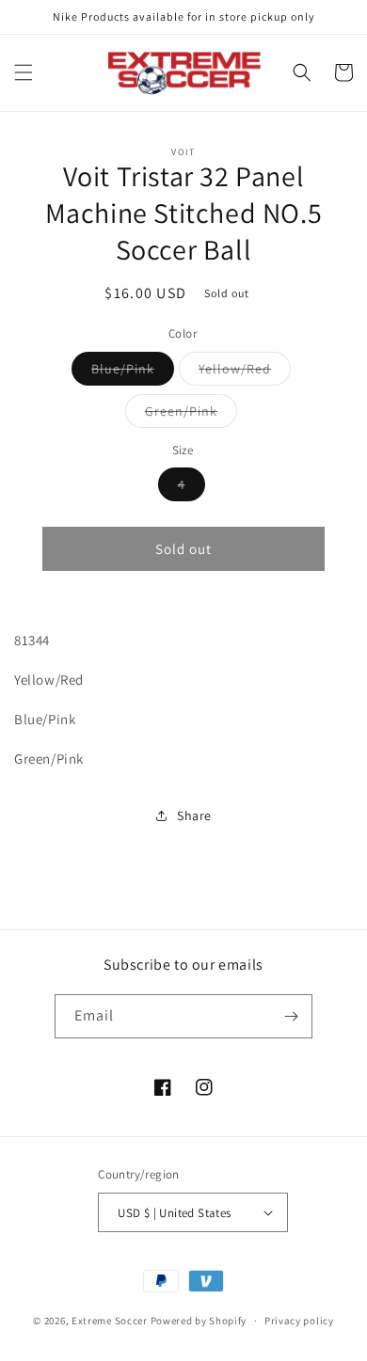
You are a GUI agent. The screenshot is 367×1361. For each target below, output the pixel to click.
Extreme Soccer (110, 1320)
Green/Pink (191, 415)
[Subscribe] (290, 1016)
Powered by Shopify (199, 1320)
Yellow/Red (245, 372)
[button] (23, 72)
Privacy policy (299, 1320)
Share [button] (194, 815)
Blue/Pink (132, 372)
